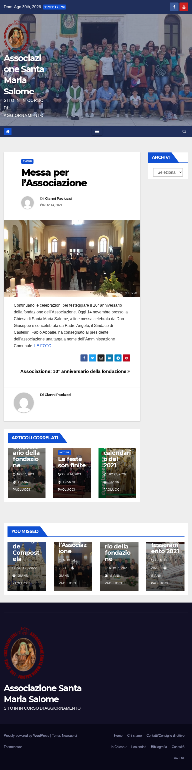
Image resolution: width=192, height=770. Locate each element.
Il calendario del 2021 (117, 456)
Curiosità (178, 747)
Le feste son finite (72, 462)
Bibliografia (159, 747)
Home (118, 735)
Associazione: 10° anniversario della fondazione (74, 371)
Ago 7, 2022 (27, 568)
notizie (65, 452)
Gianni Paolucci (58, 198)
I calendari (138, 747)
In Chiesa (117, 747)
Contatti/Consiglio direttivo (165, 735)
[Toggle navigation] (97, 131)
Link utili (178, 758)
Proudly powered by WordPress (27, 735)
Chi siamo (134, 735)
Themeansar (13, 747)
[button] (184, 131)
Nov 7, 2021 (119, 568)
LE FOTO (42, 346)
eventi (27, 161)
